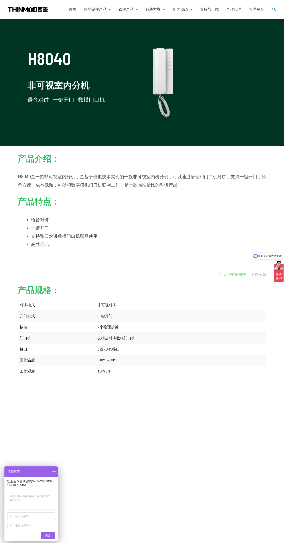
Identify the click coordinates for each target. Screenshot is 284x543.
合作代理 (233, 9)
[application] (108, 9)
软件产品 (126, 9)
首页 (72, 9)
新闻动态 (180, 9)
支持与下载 (209, 9)
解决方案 (153, 9)
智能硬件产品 (95, 9)
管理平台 (256, 9)
